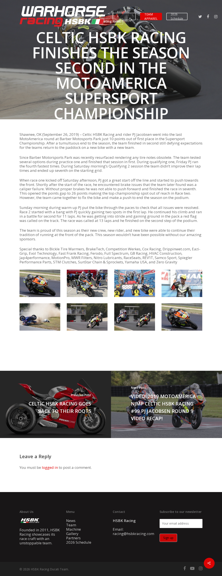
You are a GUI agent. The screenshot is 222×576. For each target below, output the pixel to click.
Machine (73, 529)
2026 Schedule (177, 16)
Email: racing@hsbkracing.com (133, 531)
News (70, 521)
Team (71, 525)
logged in (50, 467)
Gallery (72, 534)
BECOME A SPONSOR (124, 16)
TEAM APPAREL (151, 16)
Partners (73, 538)
